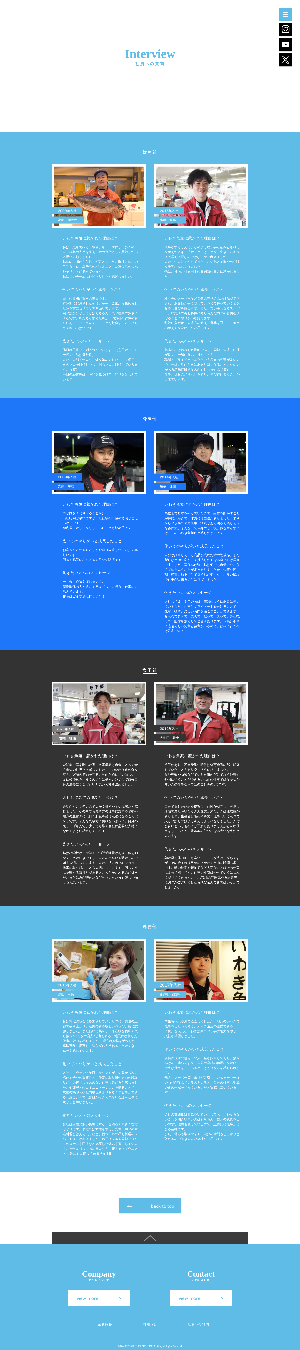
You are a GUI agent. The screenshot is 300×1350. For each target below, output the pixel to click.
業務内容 (105, 1324)
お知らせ (150, 1324)
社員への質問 (198, 1324)
